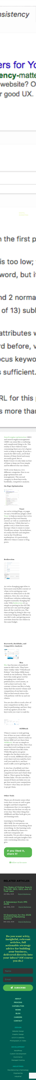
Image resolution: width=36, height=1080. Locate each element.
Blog (18, 1013)
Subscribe (20, 988)
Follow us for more (19, 862)
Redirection (18, 603)
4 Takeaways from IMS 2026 (15, 903)
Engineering (18, 1073)
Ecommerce (18, 1057)
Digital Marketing (24, 894)
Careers (18, 1017)
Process (18, 1002)
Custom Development (18, 1054)
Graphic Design (18, 1034)
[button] (31, 6)
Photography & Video (18, 1041)
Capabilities (18, 1006)
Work (18, 1010)
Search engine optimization (15, 437)
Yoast (6, 516)
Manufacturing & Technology (18, 1070)
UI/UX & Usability (18, 1037)
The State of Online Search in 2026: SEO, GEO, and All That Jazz (18, 889)
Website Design (18, 1031)
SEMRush (8, 742)
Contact (18, 1021)
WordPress (18, 1051)
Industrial (18, 1076)
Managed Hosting (18, 1060)
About (18, 999)
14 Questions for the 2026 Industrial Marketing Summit (17, 917)
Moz (5, 665)
